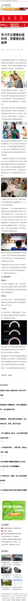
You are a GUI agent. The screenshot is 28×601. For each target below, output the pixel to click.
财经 (15, 17)
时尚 (15, 19)
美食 (21, 18)
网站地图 (18, 600)
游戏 (9, 18)
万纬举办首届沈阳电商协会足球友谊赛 (12, 533)
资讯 (9, 17)
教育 (21, 17)
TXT (20, 600)
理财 (21, 19)
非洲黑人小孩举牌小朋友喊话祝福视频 (12, 539)
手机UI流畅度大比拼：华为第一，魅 (11, 542)
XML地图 (13, 600)
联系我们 (8, 600)
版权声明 (24, 600)
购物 (9, 19)
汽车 (3, 18)
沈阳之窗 (11, 28)
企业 (15, 18)
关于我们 (4, 600)
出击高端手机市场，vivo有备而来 (11, 536)
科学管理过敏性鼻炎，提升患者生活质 (12, 528)
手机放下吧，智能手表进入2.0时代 (11, 544)
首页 (3, 17)
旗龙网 (10, 375)
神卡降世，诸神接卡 (7, 531)
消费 (3, 19)
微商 (3, 20)
